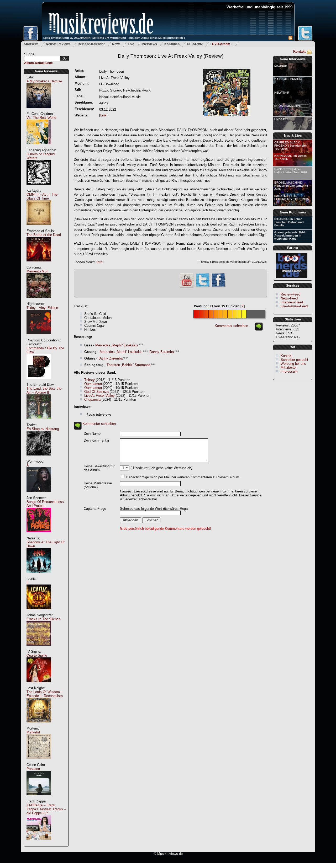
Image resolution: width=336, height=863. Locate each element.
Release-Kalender (91, 44)
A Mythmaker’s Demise (44, 81)
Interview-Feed (292, 302)
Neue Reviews (46, 71)
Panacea (33, 769)
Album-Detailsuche (38, 63)
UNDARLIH (282, 119)
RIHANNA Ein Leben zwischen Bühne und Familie (289, 222)
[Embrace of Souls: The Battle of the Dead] (39, 264)
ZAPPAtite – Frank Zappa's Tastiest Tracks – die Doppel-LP (46, 809)
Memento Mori (37, 271)
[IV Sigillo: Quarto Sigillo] (39, 685)
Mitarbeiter (289, 367)
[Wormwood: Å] (39, 495)
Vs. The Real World (41, 118)
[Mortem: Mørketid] (39, 762)
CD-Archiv (195, 44)
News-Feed (289, 298)
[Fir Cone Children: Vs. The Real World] (39, 147)
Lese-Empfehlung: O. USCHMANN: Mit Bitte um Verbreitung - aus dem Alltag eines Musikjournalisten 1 (114, 37)
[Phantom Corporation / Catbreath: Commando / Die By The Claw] (39, 381)
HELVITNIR (281, 92)
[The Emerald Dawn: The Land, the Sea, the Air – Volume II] (39, 422)
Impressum (289, 371)
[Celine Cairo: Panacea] (39, 798)
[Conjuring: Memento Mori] (39, 301)
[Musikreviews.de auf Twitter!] (203, 287)
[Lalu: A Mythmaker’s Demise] (39, 110)
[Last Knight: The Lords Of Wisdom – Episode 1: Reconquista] (39, 725)
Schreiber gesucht (294, 360)
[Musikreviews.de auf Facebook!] (218, 287)
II (28, 583)
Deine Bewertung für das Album (99, 468)
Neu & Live (293, 136)
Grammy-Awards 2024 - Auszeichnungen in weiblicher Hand (290, 235)
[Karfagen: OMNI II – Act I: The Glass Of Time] (39, 228)
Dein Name (92, 434)
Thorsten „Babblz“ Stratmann (128, 365)
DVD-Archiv (221, 44)
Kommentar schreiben (231, 326)
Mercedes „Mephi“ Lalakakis (116, 345)
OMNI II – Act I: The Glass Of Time (42, 196)
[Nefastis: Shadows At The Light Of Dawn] (39, 575)
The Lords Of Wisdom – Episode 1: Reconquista (45, 694)
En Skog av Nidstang (43, 429)
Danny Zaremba (162, 352)
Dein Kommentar (96, 440)
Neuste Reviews (58, 44)
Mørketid (33, 732)
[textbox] (42, 58)
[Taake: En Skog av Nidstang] (39, 458)
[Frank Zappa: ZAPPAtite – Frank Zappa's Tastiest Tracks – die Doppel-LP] (39, 842)
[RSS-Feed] (290, 39)
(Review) (170, 56)
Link (103, 115)
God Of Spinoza (96, 392)
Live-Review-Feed (294, 306)
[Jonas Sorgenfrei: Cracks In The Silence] (39, 648)
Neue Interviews (293, 59)
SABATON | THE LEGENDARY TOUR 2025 (291, 197)
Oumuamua (93, 384)
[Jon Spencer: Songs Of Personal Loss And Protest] (39, 535)
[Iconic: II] (39, 612)
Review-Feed (290, 294)
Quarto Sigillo (37, 655)
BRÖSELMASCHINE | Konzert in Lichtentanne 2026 (291, 185)
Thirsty (89, 380)
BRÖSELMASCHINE (288, 106)
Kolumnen (172, 44)
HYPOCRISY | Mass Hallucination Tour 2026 (290, 171)
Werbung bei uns (293, 364)
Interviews (149, 44)
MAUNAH (280, 65)
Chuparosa (92, 399)
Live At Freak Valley (99, 396)
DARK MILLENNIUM (288, 79)
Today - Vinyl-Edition (42, 308)
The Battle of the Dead (44, 235)
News (116, 44)
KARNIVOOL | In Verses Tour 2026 (290, 157)
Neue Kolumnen (293, 212)
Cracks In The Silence (43, 619)
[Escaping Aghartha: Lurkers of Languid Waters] (39, 187)
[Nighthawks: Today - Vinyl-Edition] (39, 337)
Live (131, 44)
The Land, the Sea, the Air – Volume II (44, 390)
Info (99, 262)
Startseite (31, 44)
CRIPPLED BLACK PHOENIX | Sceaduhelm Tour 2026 (290, 145)
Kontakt (299, 51)
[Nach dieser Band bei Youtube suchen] (187, 287)
